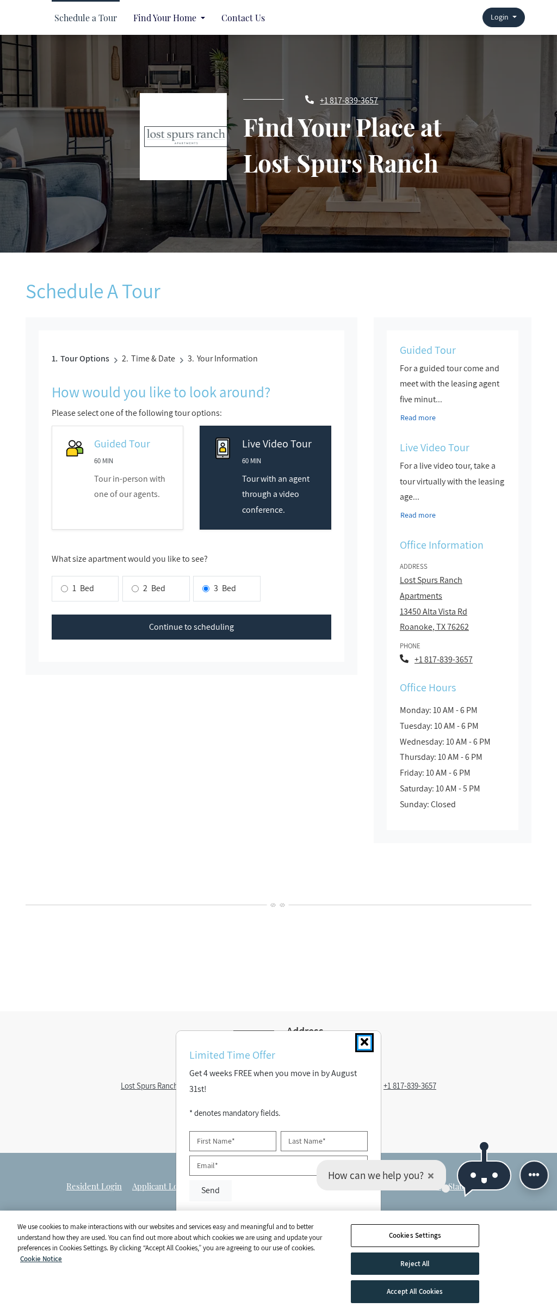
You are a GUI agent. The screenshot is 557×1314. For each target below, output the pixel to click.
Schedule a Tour (85, 17)
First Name (216, 1141)
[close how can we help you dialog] (430, 1175)
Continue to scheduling (191, 627)
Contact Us (243, 17)
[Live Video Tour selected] (265, 477)
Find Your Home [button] (166, 17)
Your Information (227, 358)
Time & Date (153, 358)
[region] (278, 1262)
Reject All (414, 1263)
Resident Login (94, 1186)
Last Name (307, 1141)
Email (207, 1165)
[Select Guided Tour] (117, 477)
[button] (503, 18)
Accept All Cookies (415, 1291)
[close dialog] (364, 1042)
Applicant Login (160, 1186)
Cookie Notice (41, 1258)
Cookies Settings (415, 1235)
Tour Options (84, 358)
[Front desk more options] (534, 1175)
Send (210, 1190)
